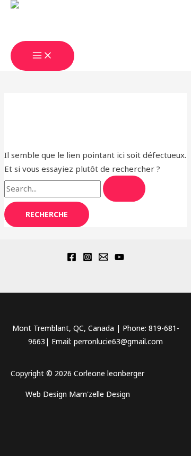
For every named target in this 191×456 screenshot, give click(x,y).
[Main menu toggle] (42, 56)
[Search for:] (74, 188)
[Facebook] (71, 258)
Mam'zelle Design (99, 394)
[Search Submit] (124, 189)
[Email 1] (103, 258)
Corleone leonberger (68, 33)
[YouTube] (119, 258)
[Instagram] (87, 258)
